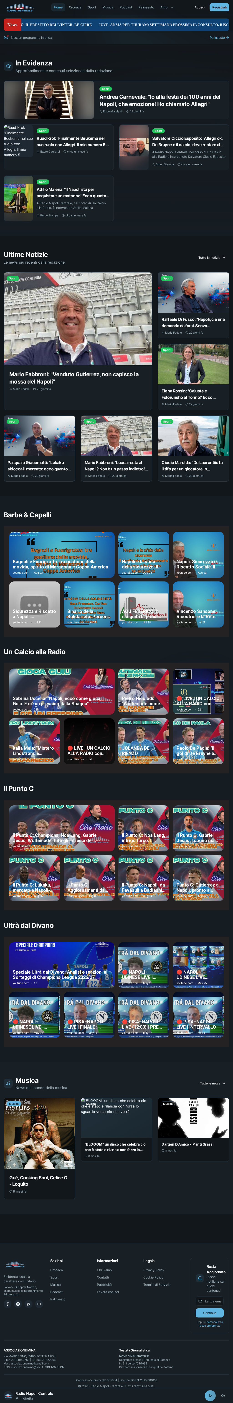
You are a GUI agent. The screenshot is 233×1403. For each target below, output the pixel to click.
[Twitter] (28, 1304)
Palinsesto (146, 7)
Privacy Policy (153, 1270)
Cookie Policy (153, 1277)
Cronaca (75, 7)
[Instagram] (18, 1304)
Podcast (126, 7)
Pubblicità (104, 1284)
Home (58, 7)
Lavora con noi (108, 1292)
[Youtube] (39, 1304)
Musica (107, 7)
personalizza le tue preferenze (211, 1323)
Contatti (103, 1277)
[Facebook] (7, 1304)
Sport (92, 7)
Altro (163, 7)
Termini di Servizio (156, 1284)
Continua (209, 1313)
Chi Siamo (104, 1270)
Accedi (200, 7)
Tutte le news (210, 1083)
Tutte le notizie (209, 257)
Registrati (219, 7)
